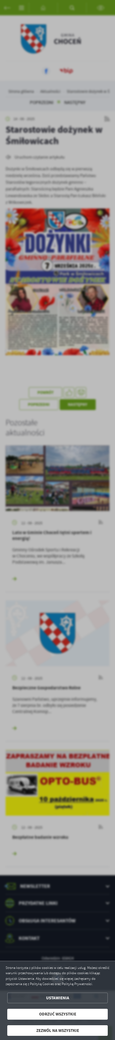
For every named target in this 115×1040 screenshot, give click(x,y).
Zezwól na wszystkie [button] (57, 1030)
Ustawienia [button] (57, 998)
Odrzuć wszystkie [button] (57, 1014)
